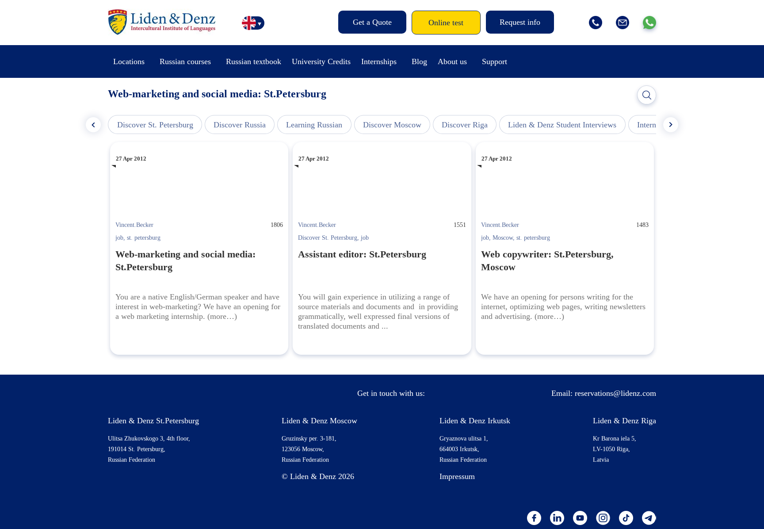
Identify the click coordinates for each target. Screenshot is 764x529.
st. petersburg (143, 237)
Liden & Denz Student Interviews (562, 124)
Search (647, 95)
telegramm (649, 518)
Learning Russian (314, 124)
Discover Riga (465, 124)
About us (452, 61)
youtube (580, 518)
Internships (379, 61)
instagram (603, 518)
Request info (520, 22)
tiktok (626, 518)
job (119, 237)
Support (494, 61)
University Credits (321, 61)
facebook (534, 518)
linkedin (557, 518)
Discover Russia (240, 124)
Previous (93, 124)
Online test (445, 22)
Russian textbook (253, 61)
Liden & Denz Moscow (319, 420)
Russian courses (185, 61)
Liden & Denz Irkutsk (474, 420)
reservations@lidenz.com (615, 393)
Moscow (503, 237)
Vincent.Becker (134, 225)
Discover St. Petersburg (155, 124)
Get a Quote (372, 22)
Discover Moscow (392, 124)
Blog (419, 61)
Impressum (457, 476)
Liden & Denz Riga (624, 420)
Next (670, 124)
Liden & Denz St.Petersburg (153, 420)
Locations (129, 61)
